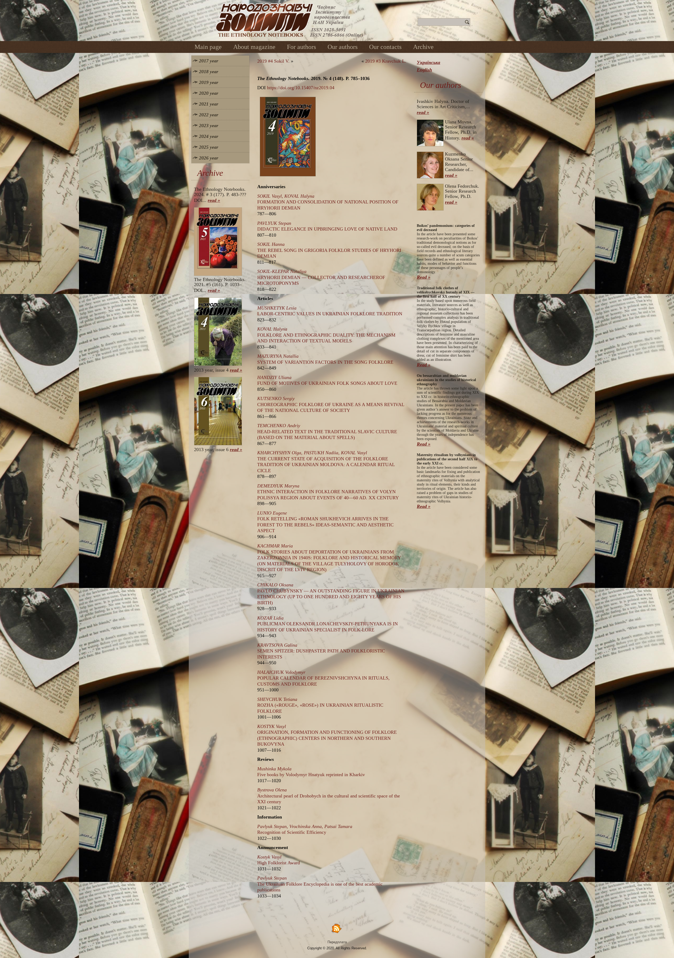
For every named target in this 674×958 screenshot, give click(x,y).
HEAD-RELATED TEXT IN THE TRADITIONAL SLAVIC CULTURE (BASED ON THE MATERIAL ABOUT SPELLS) (327, 431)
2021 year (208, 104)
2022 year (208, 114)
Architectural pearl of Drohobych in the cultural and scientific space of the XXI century (328, 795)
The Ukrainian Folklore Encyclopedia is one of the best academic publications (320, 883)
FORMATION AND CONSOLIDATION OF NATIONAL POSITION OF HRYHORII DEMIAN (327, 202)
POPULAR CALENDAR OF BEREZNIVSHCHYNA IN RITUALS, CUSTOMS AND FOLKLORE (323, 678)
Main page (208, 46)
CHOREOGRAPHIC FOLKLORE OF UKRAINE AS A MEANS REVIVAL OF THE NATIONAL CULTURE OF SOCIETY (330, 404)
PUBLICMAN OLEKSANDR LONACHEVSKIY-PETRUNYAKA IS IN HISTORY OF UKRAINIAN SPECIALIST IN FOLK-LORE (327, 623)
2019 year (208, 82)
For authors (301, 46)
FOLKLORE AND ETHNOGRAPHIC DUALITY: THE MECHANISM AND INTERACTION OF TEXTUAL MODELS (326, 334)
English (424, 69)
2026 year (208, 158)
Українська (428, 62)
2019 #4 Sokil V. (273, 61)
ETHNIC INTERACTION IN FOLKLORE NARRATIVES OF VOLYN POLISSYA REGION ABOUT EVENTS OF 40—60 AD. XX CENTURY (328, 491)
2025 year (208, 147)
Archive (423, 46)
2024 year (208, 136)
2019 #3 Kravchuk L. (385, 61)
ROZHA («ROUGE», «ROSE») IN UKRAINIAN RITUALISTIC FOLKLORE (320, 705)
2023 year (208, 125)
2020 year (208, 93)
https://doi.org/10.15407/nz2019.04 (300, 87)
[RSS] (336, 928)
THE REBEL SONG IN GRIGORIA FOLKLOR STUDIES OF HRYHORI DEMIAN (329, 250)
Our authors (343, 46)
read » (214, 200)
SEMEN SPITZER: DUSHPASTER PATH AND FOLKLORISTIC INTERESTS (321, 651)
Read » (423, 277)
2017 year (208, 60)
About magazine (254, 46)
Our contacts (385, 46)
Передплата (337, 942)
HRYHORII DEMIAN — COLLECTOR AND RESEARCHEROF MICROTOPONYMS (321, 277)
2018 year (208, 71)
